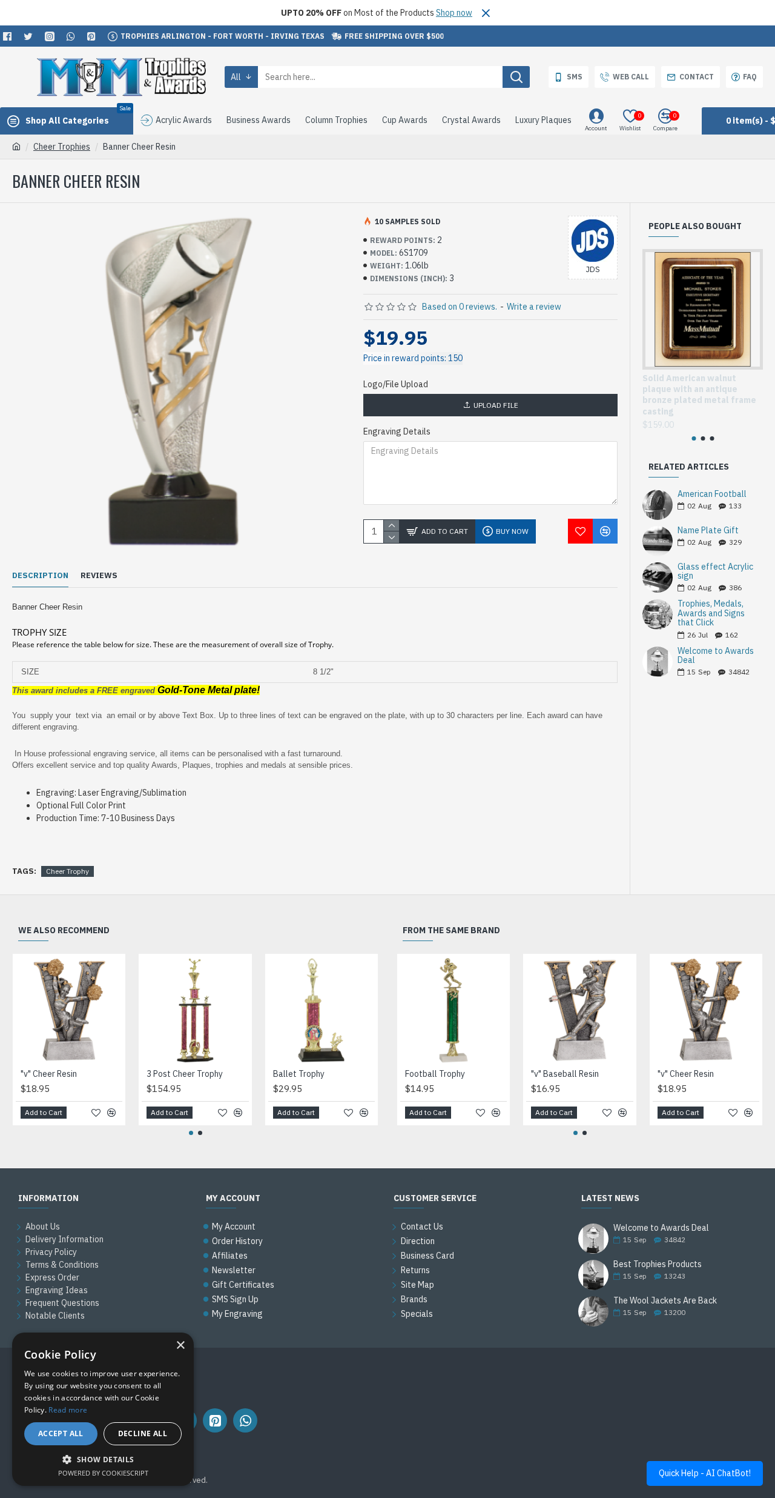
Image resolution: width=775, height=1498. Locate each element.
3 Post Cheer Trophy (185, 1073)
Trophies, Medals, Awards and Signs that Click (711, 613)
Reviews (99, 576)
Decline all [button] (142, 1433)
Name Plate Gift (708, 530)
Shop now (454, 12)
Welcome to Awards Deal (716, 656)
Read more (67, 1410)
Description (40, 576)
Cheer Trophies (61, 146)
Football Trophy (435, 1073)
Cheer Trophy (67, 871)
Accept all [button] (61, 1433)
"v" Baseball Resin (565, 1073)
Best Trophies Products (657, 1264)
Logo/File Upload (395, 384)
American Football (712, 494)
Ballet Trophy (299, 1073)
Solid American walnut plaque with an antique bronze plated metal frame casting (699, 395)
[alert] (103, 1409)
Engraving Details (396, 431)
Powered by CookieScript (103, 1472)
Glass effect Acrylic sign (715, 571)
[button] (693, 438)
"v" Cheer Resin (49, 1073)
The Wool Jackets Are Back (665, 1300)
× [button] (180, 1345)
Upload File (495, 405)
